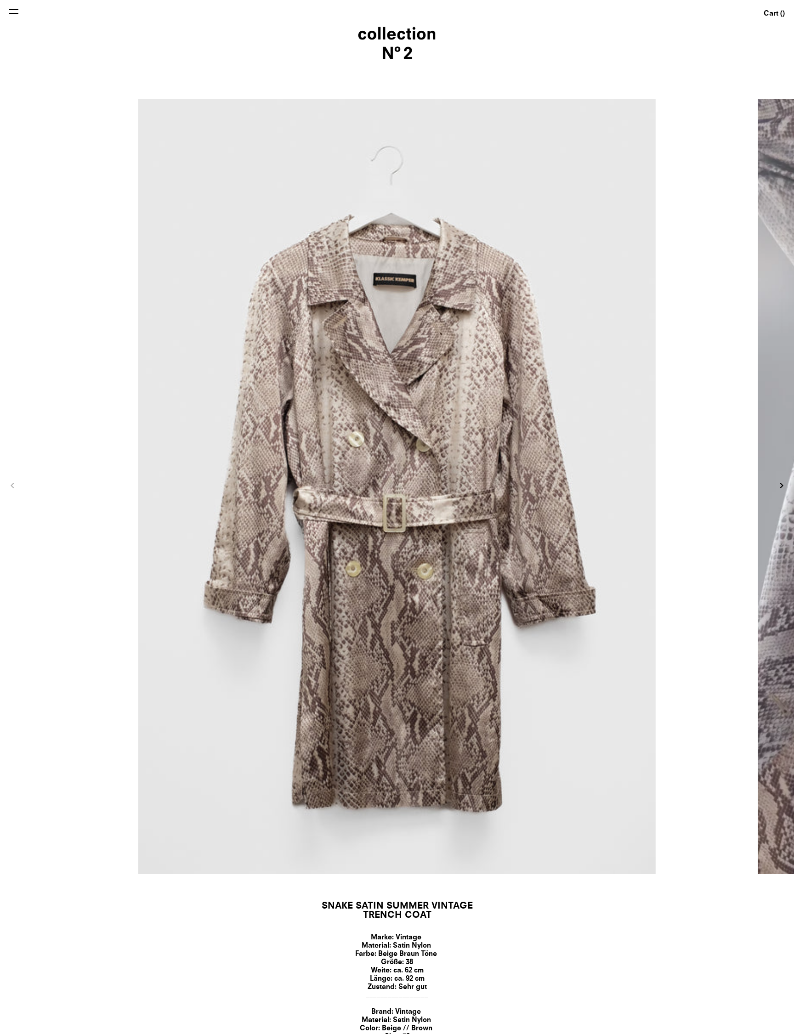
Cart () (774, 14)
